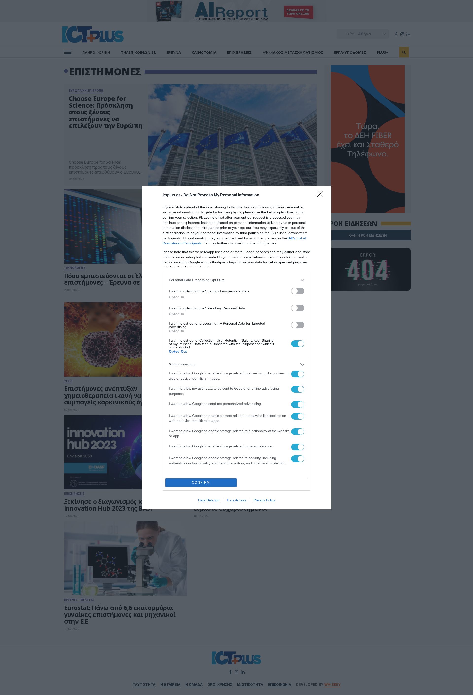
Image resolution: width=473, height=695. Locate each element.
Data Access (236, 500)
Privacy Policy (264, 500)
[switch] (297, 291)
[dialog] (236, 347)
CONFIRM (201, 482)
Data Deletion (208, 500)
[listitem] (236, 280)
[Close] (321, 195)
